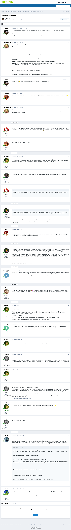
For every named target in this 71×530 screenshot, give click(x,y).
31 (6, 37)
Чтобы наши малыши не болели (18, 19)
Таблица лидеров (17, 5)
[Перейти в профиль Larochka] (6, 358)
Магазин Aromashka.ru (26, 5)
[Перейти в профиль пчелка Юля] (6, 210)
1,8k (7, 181)
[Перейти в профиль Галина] (6, 175)
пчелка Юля (6, 206)
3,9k (7, 102)
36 (6, 135)
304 (7, 364)
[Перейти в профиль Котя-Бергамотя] (6, 46)
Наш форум (4, 5)
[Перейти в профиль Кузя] (6, 328)
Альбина (6, 93)
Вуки (6, 287)
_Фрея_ (6, 435)
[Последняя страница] (9, 24)
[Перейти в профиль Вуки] (6, 291)
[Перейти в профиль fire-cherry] (6, 160)
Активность (10, 5)
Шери (6, 229)
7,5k (7, 166)
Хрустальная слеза (6, 271)
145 (6, 238)
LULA (9, 18)
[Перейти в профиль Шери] (6, 233)
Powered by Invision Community (35, 528)
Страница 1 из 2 (14, 503)
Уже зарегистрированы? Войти (63, 2)
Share (57, 19)
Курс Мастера (35, 5)
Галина (6, 171)
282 (7, 216)
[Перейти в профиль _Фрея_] (6, 439)
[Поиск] (69, 6)
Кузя (6, 324)
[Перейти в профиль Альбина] (6, 97)
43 (6, 297)
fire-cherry (6, 156)
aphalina (6, 126)
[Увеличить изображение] (19, 81)
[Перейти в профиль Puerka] (6, 492)
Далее (6, 503)
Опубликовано (17, 28)
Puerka (6, 488)
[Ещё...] (68, 28)
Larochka (6, 354)
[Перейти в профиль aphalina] (6, 129)
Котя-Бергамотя (6, 42)
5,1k (6, 498)
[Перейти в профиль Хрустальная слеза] (6, 275)
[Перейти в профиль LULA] (3, 19)
